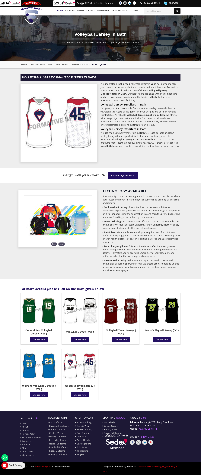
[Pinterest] (134, 3)
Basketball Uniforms (59, 426)
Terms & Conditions (31, 437)
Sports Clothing (83, 422)
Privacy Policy (28, 433)
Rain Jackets (82, 450)
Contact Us (26, 441)
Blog (23, 448)
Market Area (27, 455)
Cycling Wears (56, 433)
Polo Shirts (81, 447)
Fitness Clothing (84, 429)
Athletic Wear (83, 426)
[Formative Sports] (31, 12)
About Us (70, 10)
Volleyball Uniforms (69, 64)
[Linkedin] (129, 3)
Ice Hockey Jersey (57, 440)
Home (60, 10)
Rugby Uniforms (57, 450)
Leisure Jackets (83, 443)
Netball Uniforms (57, 443)
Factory (25, 430)
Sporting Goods (120, 10)
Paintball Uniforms (58, 447)
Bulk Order (27, 451)
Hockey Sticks (110, 429)
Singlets (80, 454)
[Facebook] (120, 3)
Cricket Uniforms (57, 429)
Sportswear (103, 10)
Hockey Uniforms (57, 436)
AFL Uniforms (56, 422)
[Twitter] (125, 3)
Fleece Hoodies (83, 440)
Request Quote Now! (123, 175)
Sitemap (25, 444)
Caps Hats (81, 436)
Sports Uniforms (86, 10)
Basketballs (109, 422)
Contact (135, 10)
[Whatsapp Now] (4, 457)
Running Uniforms (58, 454)
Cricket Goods (110, 426)
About (24, 426)
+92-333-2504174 (151, 2)
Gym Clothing (83, 433)
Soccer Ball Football (113, 433)
